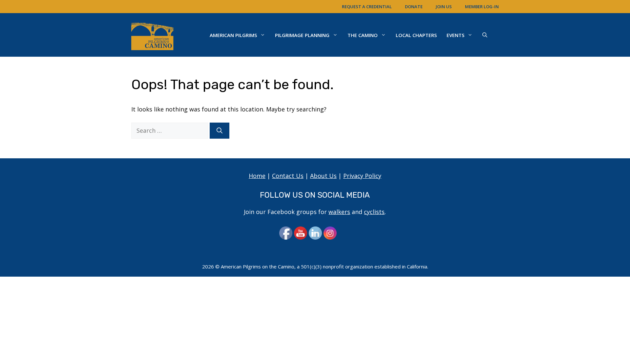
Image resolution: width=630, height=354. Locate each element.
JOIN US (444, 7)
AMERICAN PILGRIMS (233, 35)
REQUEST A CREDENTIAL (367, 7)
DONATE (414, 7)
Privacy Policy (362, 176)
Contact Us (288, 176)
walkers (339, 212)
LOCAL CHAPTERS (416, 35)
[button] (484, 35)
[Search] (219, 131)
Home (257, 176)
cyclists (374, 212)
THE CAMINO (362, 35)
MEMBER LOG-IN (482, 7)
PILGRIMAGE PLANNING (302, 35)
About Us (323, 176)
